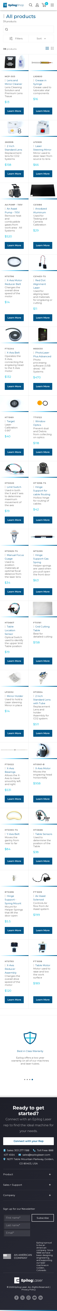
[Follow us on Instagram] (28, 1297)
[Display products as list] (52, 48)
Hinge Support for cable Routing (41, 491)
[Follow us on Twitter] (22, 1297)
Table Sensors (43, 834)
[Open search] (30, 5)
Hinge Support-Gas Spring (40, 559)
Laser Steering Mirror (42, 148)
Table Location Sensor (10, 630)
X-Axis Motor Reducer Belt (13, 282)
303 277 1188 (21, 1150)
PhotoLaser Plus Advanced (42, 354)
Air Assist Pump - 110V (12, 210)
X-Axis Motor (43, 768)
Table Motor (42, 965)
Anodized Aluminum (40, 210)
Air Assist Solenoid (39, 897)
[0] (44, 5)
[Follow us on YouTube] (34, 1297)
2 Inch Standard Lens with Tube (42, 700)
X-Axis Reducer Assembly (10, 969)
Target (11, 421)
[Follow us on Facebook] (16, 1297)
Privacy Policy (29, 1289)
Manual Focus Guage (14, 557)
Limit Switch (14, 487)
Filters (18, 38)
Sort (39, 38)
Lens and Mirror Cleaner (13, 82)
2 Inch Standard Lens (13, 148)
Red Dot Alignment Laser (39, 284)
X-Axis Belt (13, 352)
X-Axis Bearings (10, 770)
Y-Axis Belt (13, 834)
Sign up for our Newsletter (19, 1208)
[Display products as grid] (47, 48)
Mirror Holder (15, 696)
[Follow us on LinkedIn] (40, 1297)
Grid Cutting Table (41, 628)
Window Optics (39, 423)
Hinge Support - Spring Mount (13, 899)
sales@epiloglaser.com (36, 1154)
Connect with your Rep (29, 1141)
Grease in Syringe (39, 82)
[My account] (37, 5)
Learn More (14, 110)
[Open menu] (52, 5)
